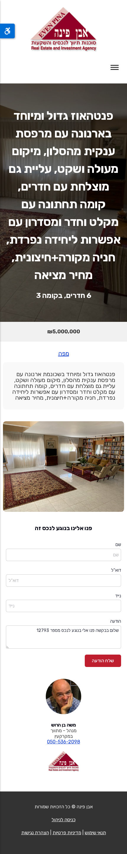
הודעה (115, 621)
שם (118, 544)
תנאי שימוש (95, 832)
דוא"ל (116, 570)
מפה (63, 353)
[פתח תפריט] (114, 67)
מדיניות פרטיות (67, 832)
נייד (118, 596)
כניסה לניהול (64, 819)
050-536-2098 (63, 742)
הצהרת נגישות (35, 832)
